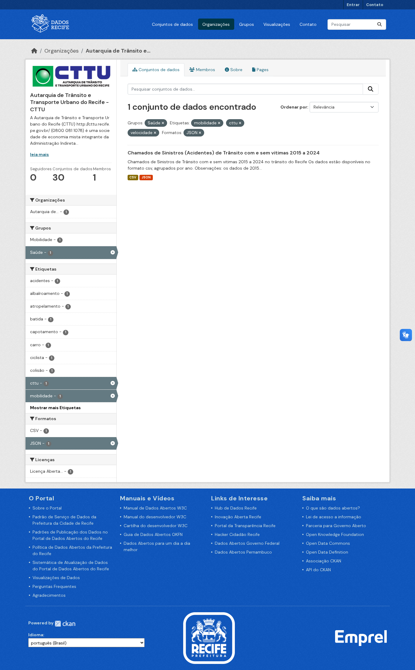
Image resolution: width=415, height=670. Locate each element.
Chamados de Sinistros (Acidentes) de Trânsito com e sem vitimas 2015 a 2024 (224, 153)
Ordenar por (293, 107)
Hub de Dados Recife (236, 508)
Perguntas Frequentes (54, 586)
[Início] (34, 50)
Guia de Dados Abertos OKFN (153, 534)
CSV (132, 177)
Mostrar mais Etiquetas (55, 407)
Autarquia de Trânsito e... (118, 50)
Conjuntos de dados (172, 24)
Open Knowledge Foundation (335, 534)
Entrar (353, 4)
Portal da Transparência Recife (245, 525)
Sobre (235, 69)
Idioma (35, 634)
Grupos (246, 24)
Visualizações (276, 24)
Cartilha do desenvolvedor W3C (155, 525)
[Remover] (163, 123)
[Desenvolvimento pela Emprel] (361, 638)
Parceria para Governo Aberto (336, 525)
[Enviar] (379, 24)
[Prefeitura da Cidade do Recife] (209, 638)
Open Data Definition (327, 552)
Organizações (216, 24)
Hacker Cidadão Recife (237, 534)
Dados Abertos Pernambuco (243, 552)
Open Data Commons (328, 543)
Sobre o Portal (47, 508)
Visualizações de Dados (56, 577)
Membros (205, 69)
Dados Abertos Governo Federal (247, 543)
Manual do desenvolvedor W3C (155, 517)
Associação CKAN (323, 561)
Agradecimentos (49, 595)
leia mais (39, 154)
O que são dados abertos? (333, 508)
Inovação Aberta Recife (238, 517)
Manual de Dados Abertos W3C (155, 508)
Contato (374, 4)
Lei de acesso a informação (333, 517)
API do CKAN (318, 569)
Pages (262, 69)
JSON (146, 177)
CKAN (65, 623)
